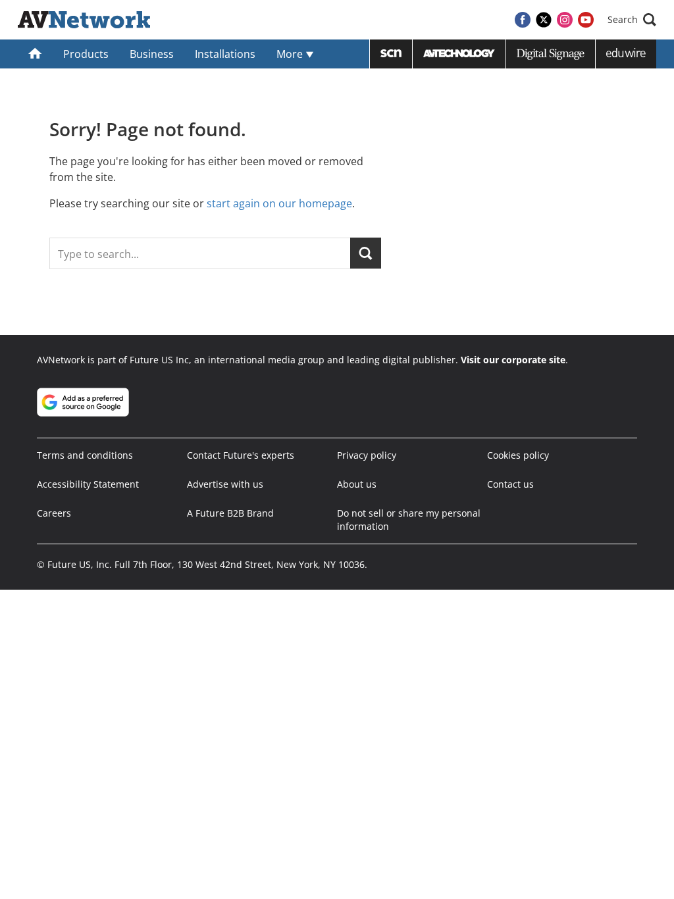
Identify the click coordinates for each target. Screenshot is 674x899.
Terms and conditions (85, 455)
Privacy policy (366, 455)
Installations (225, 54)
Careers (54, 513)
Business (152, 54)
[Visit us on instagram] (565, 20)
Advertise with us (225, 484)
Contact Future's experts (240, 455)
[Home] (35, 53)
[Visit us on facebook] (523, 20)
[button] (632, 19)
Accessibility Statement (88, 484)
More (290, 54)
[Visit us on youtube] (586, 20)
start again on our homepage (279, 203)
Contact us (510, 484)
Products (86, 54)
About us (356, 484)
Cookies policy (518, 455)
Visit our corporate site (513, 359)
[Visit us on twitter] (544, 20)
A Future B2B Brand (230, 513)
